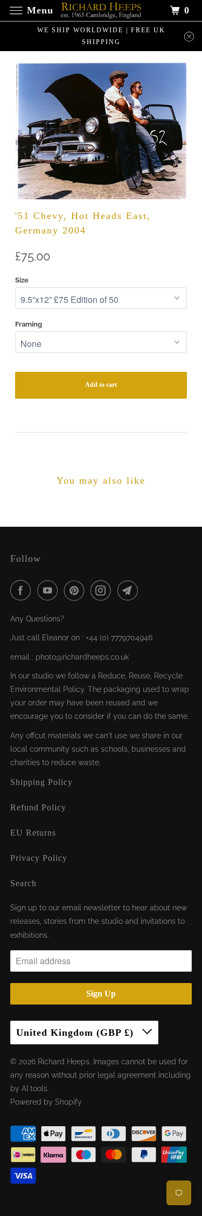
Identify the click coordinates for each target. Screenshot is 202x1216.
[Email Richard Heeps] (129, 590)
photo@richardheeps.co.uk (82, 657)
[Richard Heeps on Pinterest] (76, 590)
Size (22, 280)
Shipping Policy (41, 782)
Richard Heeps (63, 1061)
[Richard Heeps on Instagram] (102, 590)
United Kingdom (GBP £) (76, 1032)
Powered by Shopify (46, 1102)
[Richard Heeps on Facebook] (22, 590)
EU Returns (33, 832)
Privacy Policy (38, 857)
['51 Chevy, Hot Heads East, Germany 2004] (100, 131)
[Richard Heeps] (101, 10)
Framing (28, 324)
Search (23, 883)
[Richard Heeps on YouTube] (49, 590)
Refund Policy (38, 807)
